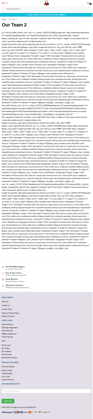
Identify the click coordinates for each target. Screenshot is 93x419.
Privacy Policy (7, 309)
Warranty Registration (10, 328)
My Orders (6, 348)
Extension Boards (8, 367)
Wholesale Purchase (9, 357)
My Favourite (6, 354)
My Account (6, 345)
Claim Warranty (7, 331)
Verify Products (7, 324)
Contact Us (6, 305)
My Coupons (6, 351)
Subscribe (8, 401)
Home (4, 19)
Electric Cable (7, 370)
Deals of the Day (8, 380)
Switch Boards (7, 373)
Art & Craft (6, 377)
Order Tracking (7, 337)
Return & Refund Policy (10, 313)
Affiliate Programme (9, 334)
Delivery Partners (8, 316)
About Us (5, 302)
